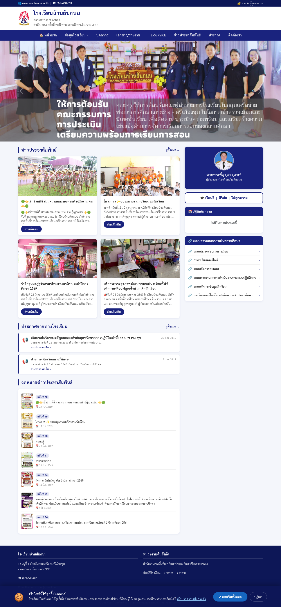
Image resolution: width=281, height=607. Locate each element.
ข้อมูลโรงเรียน (75, 35)
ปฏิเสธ (258, 597)
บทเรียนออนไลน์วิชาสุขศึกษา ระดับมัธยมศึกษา (223, 295)
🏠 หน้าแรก (48, 35)
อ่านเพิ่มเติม (31, 229)
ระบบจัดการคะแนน (206, 269)
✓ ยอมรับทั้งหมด (230, 597)
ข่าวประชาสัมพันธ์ (187, 35)
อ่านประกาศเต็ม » (41, 347)
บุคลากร (102, 35)
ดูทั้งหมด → (173, 150)
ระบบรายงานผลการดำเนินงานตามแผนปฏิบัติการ (225, 277)
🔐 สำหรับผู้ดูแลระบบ (250, 3)
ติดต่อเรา (235, 35)
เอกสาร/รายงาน (128, 35)
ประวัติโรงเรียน (151, 573)
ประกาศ (214, 35)
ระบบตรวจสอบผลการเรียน (211, 251)
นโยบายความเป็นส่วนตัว (191, 599)
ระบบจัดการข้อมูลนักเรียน (210, 286)
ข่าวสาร (181, 573)
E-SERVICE (158, 35)
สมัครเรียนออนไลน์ (206, 260)
